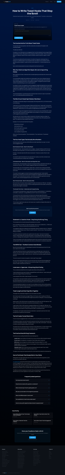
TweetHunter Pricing (21, 455)
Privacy (50, 458)
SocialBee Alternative (21, 456)
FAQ (49, 455)
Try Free (59, 1)
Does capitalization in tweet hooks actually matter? (32, 399)
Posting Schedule (5, 463)
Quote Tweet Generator (6, 460)
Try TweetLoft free (16, 361)
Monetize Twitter (36, 453)
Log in (55, 1)
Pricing (51, 1)
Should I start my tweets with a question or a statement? (32, 384)
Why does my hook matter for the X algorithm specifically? (32, 391)
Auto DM (3, 458)
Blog (32, 8)
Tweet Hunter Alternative (22, 451)
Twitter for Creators (36, 458)
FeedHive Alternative (21, 459)
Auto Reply (3, 456)
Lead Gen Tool (35, 463)
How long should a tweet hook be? (32, 380)
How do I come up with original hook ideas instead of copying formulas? (32, 403)
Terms (50, 456)
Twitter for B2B (35, 452)
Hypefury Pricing (20, 453)
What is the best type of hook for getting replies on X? (32, 388)
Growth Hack (4, 466)
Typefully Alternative (21, 458)
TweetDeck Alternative (21, 452)
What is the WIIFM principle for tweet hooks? (32, 395)
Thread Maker (4, 453)
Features (47, 1)
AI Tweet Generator (5, 452)
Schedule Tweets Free (5, 462)
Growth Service (20, 467)
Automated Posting (5, 455)
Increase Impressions (36, 455)
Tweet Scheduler (4, 451)
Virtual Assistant (20, 466)
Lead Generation (36, 451)
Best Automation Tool (36, 462)
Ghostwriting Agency (21, 463)
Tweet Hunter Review (21, 460)
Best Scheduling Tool (36, 460)
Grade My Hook (18, 37)
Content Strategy (36, 459)
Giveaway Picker (4, 459)
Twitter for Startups (36, 456)
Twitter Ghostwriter (21, 462)
